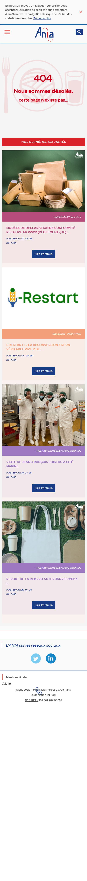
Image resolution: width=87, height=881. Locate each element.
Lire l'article (44, 254)
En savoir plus (42, 18)
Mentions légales (16, 677)
